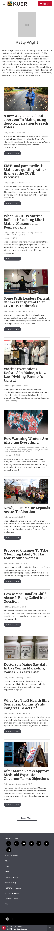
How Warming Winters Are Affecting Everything (26, 440)
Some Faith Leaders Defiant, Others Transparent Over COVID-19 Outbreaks (27, 302)
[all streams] (50, 928)
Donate (45, 4)
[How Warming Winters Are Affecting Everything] (26, 422)
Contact (8, 866)
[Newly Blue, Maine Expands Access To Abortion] (26, 491)
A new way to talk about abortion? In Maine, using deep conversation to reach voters (26, 121)
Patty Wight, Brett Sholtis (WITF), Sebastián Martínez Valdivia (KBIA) (23, 234)
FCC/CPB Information (13, 888)
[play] (3, 928)
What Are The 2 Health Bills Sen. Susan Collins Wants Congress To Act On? (26, 704)
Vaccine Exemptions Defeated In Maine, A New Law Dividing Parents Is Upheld (25, 374)
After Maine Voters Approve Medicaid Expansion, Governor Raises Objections (27, 775)
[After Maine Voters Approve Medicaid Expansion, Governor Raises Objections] (26, 754)
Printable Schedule (12, 899)
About (7, 861)
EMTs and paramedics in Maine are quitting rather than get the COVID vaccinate (25, 171)
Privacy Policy (10, 883)
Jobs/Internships (11, 877)
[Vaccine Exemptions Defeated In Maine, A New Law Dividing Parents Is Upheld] (26, 352)
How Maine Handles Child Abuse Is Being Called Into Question (25, 598)
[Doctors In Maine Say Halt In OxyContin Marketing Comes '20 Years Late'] (26, 648)
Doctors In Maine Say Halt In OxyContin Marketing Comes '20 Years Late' (25, 668)
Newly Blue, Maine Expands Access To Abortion (27, 510)
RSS (6, 904)
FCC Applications (12, 893)
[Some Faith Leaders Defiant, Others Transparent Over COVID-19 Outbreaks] (26, 281)
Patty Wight (9, 132)
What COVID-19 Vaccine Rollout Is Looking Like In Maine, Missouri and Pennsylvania (25, 221)
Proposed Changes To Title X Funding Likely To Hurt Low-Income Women (26, 554)
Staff (7, 872)
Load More (27, 818)
